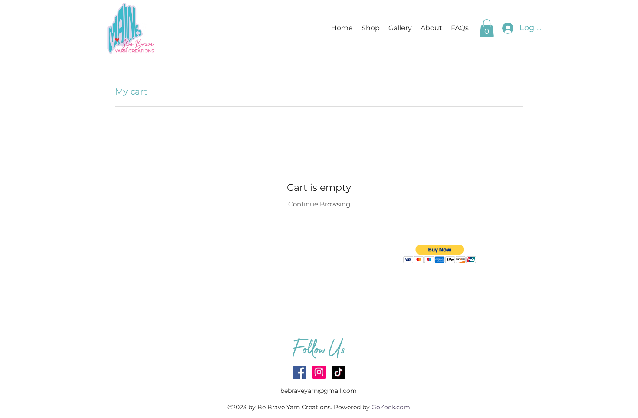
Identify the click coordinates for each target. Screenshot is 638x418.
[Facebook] (299, 372)
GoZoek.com (391, 407)
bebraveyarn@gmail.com (318, 391)
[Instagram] (319, 372)
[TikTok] (338, 372)
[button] (486, 28)
